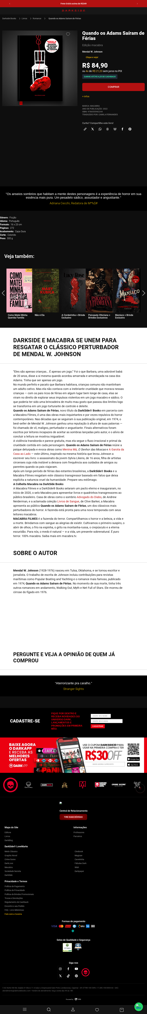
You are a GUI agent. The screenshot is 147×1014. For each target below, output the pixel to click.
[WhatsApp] (138, 1006)
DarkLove (9, 863)
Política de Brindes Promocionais (19, 894)
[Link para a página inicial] (10, 18)
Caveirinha (79, 859)
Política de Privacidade (15, 890)
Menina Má (70, 449)
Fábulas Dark (80, 863)
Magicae (78, 855)
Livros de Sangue (68, 501)
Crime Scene (10, 859)
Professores (79, 832)
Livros (24, 18)
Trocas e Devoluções (14, 898)
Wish (77, 867)
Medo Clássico (11, 851)
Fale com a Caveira (13, 914)
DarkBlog (9, 840)
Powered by (69, 999)
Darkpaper (79, 871)
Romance (37, 18)
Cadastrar (97, 726)
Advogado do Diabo (89, 497)
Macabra (9, 867)
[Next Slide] (137, 3)
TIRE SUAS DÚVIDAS (73, 817)
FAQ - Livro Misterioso (14, 910)
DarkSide (8, 875)
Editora (8, 832)
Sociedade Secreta (13, 871)
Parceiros (78, 836)
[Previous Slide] (9, 3)
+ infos (85, 96)
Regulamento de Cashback (16, 902)
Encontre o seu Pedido (14, 906)
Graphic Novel (11, 855)
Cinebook (79, 851)
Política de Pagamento (15, 886)
